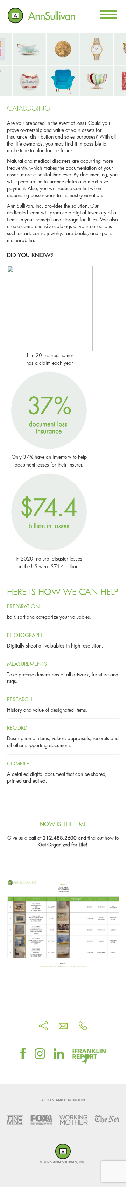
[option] (33, 1120)
